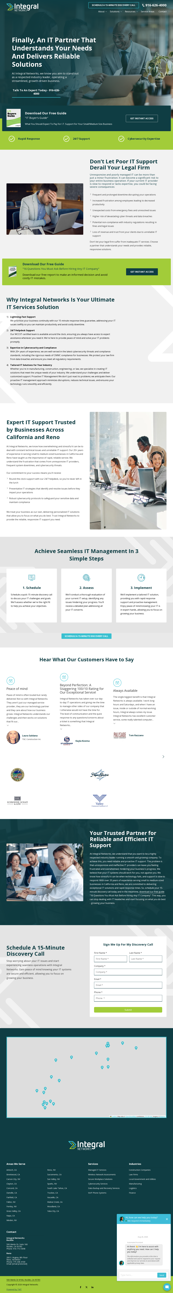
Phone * (98, 992)
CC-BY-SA (148, 1116)
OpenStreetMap (131, 1116)
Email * (97, 979)
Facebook (80, 1287)
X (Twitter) (86, 1287)
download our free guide (151, 891)
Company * (99, 966)
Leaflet (114, 1116)
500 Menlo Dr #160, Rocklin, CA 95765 (23, 1280)
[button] (50, 1101)
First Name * (100, 952)
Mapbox (162, 1116)
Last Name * (135, 952)
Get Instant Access (141, 118)
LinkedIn (92, 1287)
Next (163, 756)
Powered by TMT (14, 1289)
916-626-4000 (156, 5)
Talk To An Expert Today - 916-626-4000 (36, 91)
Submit (128, 1009)
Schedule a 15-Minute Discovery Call (113, 5)
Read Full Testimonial (7, 725)
